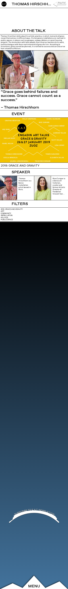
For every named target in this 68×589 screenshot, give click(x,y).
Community (6, 214)
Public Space (7, 220)
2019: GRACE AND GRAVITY (12, 209)
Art (2, 211)
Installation (7, 216)
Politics (4, 218)
